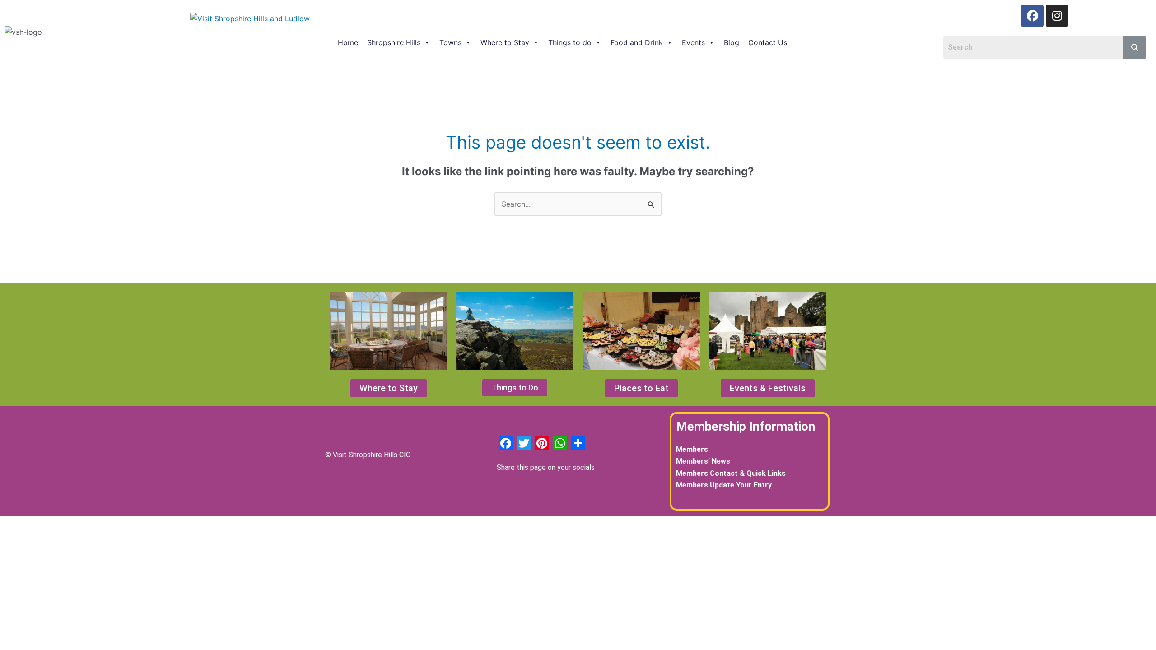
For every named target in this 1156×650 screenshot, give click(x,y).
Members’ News (703, 461)
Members (692, 449)
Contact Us (767, 42)
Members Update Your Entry (724, 485)
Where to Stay (504, 42)
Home (348, 42)
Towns (450, 42)
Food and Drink (637, 42)
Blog (731, 42)
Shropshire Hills (393, 42)
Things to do (570, 42)
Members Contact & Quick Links (731, 473)
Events (693, 42)
